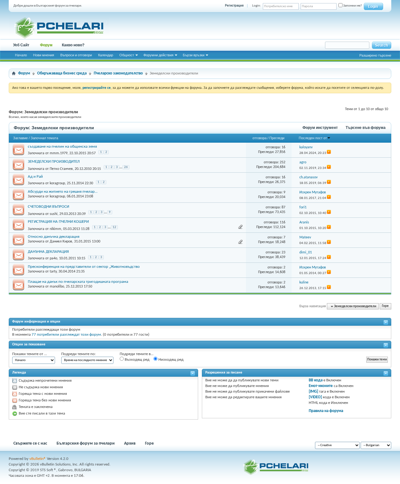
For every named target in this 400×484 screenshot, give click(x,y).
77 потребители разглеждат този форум (66, 335)
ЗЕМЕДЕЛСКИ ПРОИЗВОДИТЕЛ (54, 162)
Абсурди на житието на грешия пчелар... (63, 192)
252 (282, 162)
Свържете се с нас (30, 443)
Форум (46, 45)
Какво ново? (73, 45)
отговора (259, 138)
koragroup (57, 183)
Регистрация (234, 6)
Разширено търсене (375, 55)
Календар (105, 55)
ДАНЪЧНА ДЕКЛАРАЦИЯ (48, 252)
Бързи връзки (193, 55)
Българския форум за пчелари (86, 443)
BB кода (315, 380)
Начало (21, 55)
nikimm (55, 229)
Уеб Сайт (21, 45)
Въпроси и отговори (76, 55)
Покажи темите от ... (29, 354)
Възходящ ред (136, 360)
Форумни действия (158, 55)
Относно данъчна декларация (53, 237)
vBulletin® (37, 459)
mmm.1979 (59, 153)
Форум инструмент (320, 127)
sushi (54, 214)
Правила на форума (326, 411)
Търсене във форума (366, 127)
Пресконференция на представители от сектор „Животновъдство (84, 267)
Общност (126, 55)
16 (283, 147)
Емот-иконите (321, 386)
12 (114, 227)
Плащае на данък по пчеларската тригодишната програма (78, 282)
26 (126, 167)
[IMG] (313, 392)
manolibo (57, 286)
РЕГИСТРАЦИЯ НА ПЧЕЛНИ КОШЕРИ (58, 222)
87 (283, 207)
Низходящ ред (170, 360)
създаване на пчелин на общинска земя (62, 147)
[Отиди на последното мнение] (329, 153)
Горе (385, 306)
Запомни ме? (352, 6)
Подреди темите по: (78, 354)
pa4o (53, 258)
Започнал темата (44, 138)
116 (282, 222)
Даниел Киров (61, 241)
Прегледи (276, 138)
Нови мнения (43, 55)
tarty (53, 271)
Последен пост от (313, 138)
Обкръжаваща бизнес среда (62, 73)
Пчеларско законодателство (118, 73)
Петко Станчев (61, 169)
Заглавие (20, 138)
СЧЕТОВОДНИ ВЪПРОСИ (48, 207)
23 (283, 252)
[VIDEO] (315, 397)
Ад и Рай (35, 177)
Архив (130, 443)
